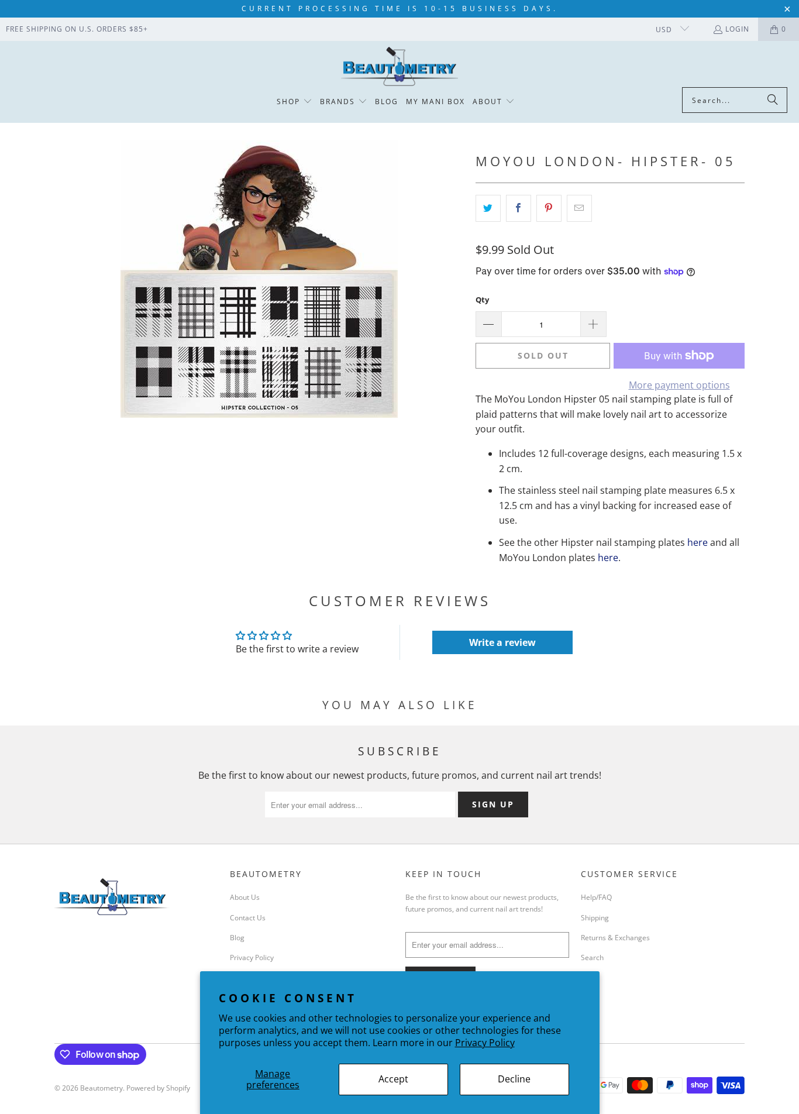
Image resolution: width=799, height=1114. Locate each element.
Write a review (502, 642)
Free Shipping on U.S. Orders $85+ (77, 29)
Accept (393, 1078)
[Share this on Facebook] (518, 208)
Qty (482, 299)
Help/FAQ (596, 897)
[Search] (772, 100)
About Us (245, 897)
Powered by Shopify (158, 1088)
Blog (237, 938)
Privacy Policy (485, 1042)
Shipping (595, 918)
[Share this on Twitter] (488, 208)
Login (737, 29)
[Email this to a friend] (579, 208)
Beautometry (101, 1088)
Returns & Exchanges (615, 938)
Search (592, 957)
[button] (294, 102)
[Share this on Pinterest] (549, 208)
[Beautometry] (399, 67)
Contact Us (248, 918)
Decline (514, 1078)
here (697, 542)
